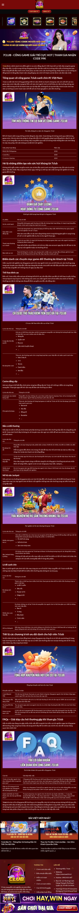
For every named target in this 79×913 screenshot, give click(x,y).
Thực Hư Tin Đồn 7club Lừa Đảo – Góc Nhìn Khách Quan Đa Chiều (58, 843)
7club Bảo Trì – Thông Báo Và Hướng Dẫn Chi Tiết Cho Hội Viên (18, 843)
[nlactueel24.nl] (39, 4)
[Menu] (3, 4)
